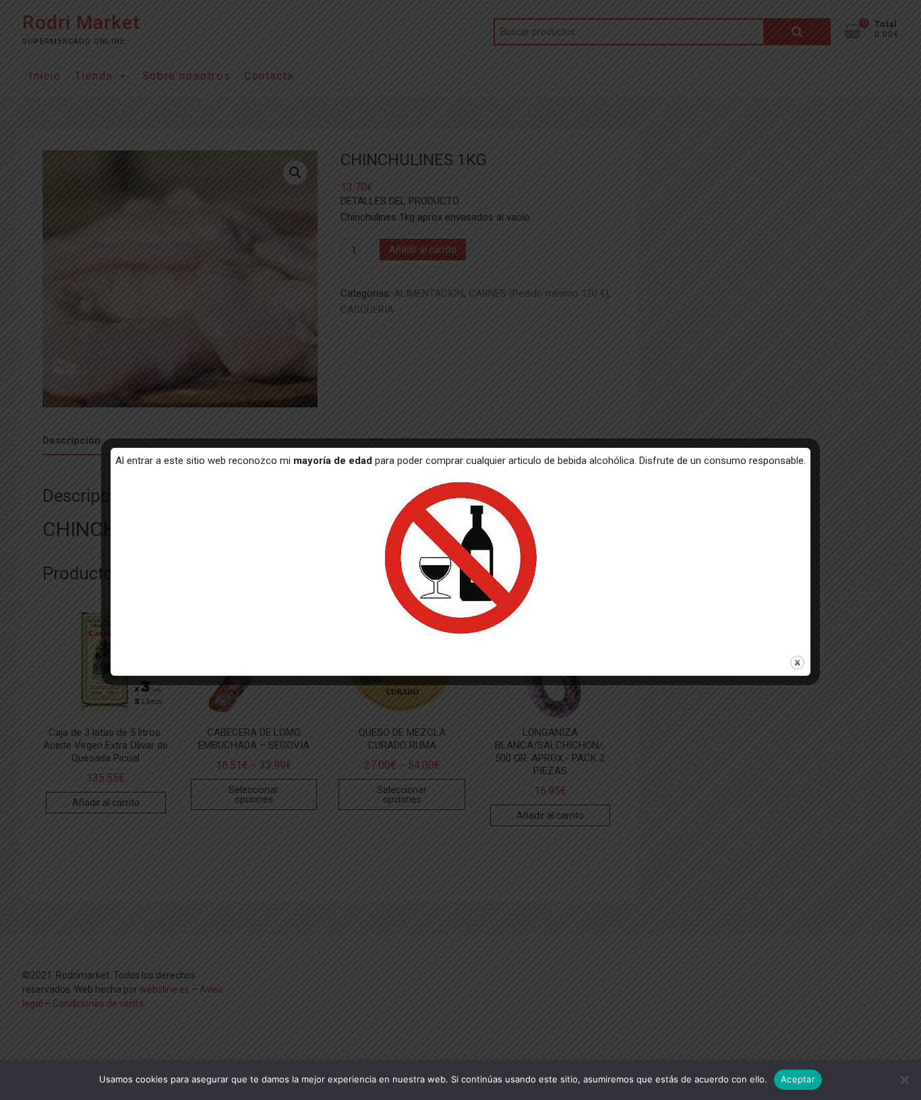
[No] (904, 1080)
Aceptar (798, 1079)
